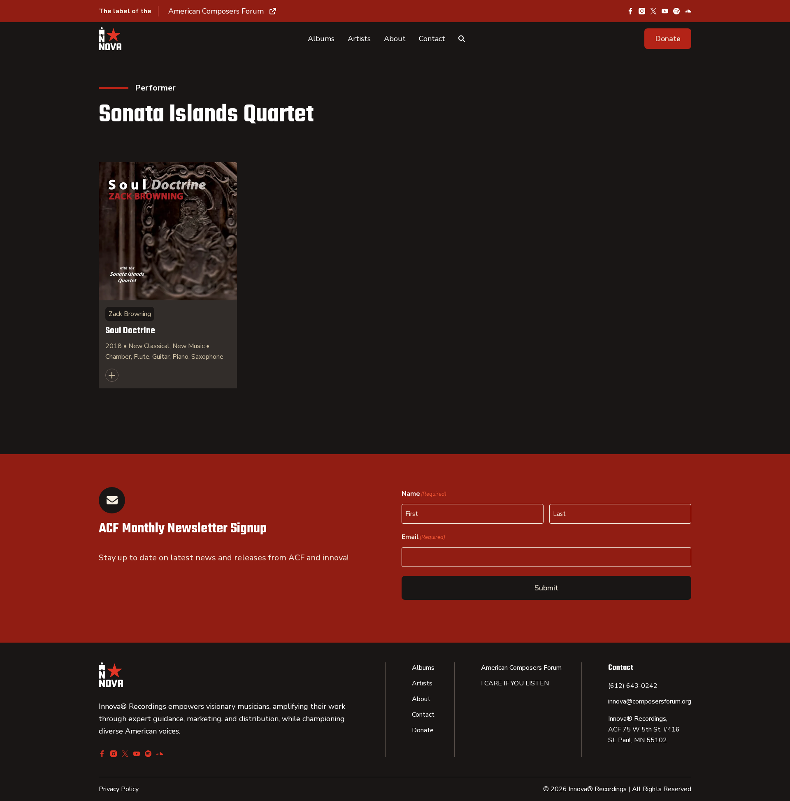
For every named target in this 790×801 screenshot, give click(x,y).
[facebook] (630, 11)
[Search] (462, 39)
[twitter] (653, 11)
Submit (546, 588)
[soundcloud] (688, 11)
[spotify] (676, 11)
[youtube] (665, 11)
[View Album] (168, 275)
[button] (667, 38)
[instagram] (642, 11)
